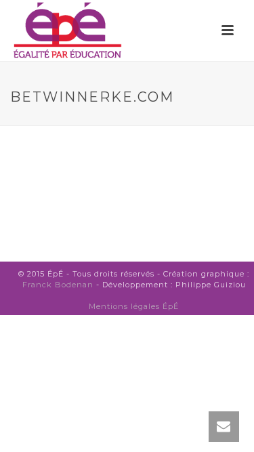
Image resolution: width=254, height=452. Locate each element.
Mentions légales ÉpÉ (134, 306)
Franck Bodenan (57, 284)
